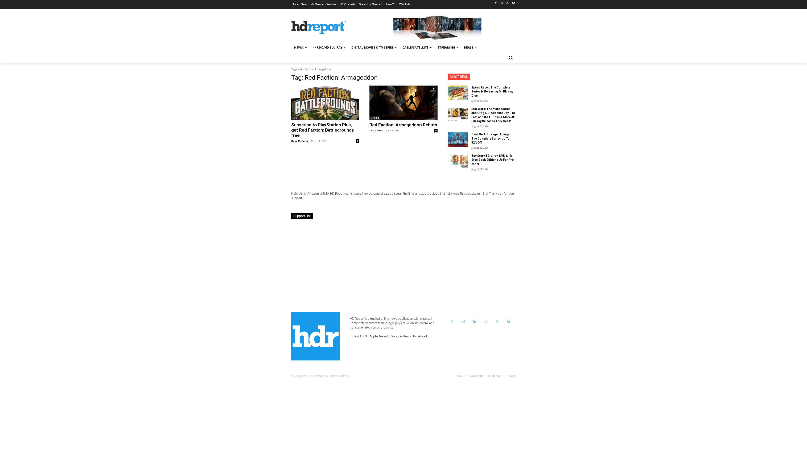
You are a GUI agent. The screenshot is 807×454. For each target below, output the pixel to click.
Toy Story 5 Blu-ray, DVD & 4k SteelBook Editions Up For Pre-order (493, 160)
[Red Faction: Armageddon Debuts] (403, 103)
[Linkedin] (474, 322)
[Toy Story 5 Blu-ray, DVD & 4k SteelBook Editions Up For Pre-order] (458, 161)
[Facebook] (495, 3)
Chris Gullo (376, 130)
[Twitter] (507, 3)
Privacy (511, 376)
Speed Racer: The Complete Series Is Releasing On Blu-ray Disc (492, 91)
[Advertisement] (403, 254)
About (461, 376)
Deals (296, 117)
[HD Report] (318, 28)
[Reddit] (486, 322)
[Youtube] (513, 3)
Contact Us (476, 376)
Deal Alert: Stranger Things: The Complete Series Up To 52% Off (490, 138)
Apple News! (378, 336)
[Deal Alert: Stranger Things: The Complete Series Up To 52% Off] (458, 139)
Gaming (375, 117)
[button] (511, 58)
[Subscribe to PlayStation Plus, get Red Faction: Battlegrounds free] (325, 103)
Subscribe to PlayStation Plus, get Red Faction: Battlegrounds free (322, 130)
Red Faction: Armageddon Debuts (403, 124)
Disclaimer (494, 376)
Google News (400, 336)
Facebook (420, 336)
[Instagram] (501, 3)
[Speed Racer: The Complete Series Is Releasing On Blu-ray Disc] (458, 93)
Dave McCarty (299, 141)
